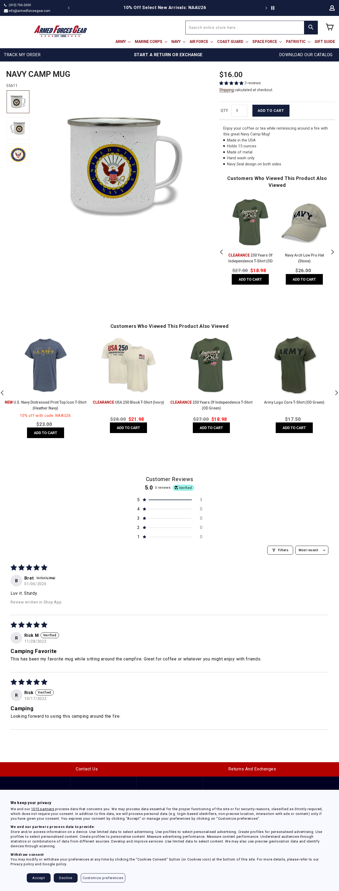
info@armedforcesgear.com (29, 11)
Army (121, 41)
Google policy (54, 864)
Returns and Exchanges (252, 768)
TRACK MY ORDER (22, 54)
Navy (176, 41)
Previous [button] (222, 252)
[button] (231, 83)
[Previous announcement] (69, 8)
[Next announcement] (266, 8)
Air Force (199, 41)
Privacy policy (22, 864)
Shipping (226, 90)
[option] (169, 8)
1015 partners (42, 809)
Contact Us (87, 768)
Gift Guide (325, 41)
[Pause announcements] (272, 8)
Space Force (265, 41)
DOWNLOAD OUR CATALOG (306, 54)
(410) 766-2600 (20, 5)
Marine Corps (149, 41)
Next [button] (332, 252)
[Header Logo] (60, 31)
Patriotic (296, 41)
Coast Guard (230, 41)
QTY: (225, 110)
